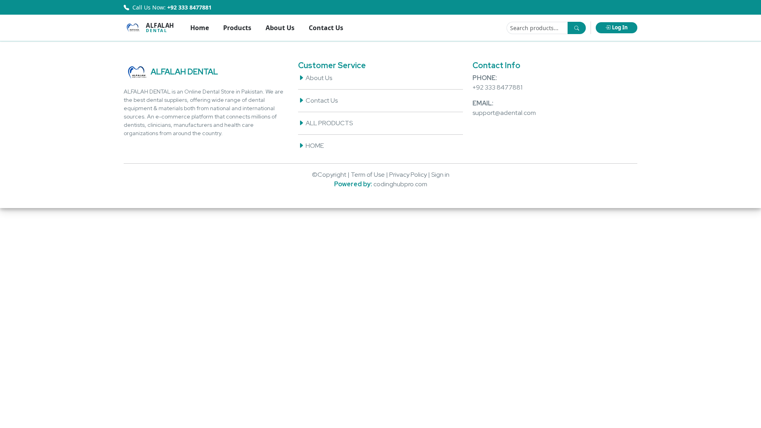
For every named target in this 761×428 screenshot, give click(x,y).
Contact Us (326, 27)
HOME (314, 145)
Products (237, 27)
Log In (620, 27)
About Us (280, 27)
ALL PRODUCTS (328, 123)
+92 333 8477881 (497, 87)
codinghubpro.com (400, 184)
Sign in (440, 174)
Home (199, 27)
